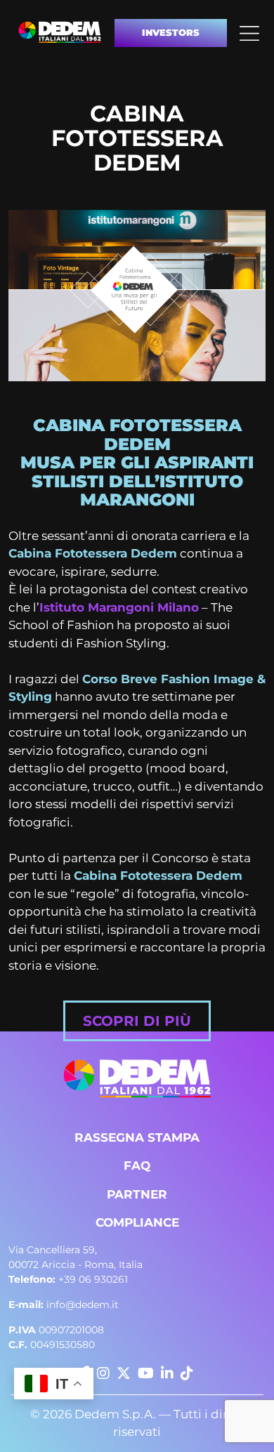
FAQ (137, 1166)
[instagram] (103, 1373)
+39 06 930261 (68, 1279)
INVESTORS (171, 32)
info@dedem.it (63, 1304)
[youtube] (146, 1373)
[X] (124, 1373)
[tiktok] (187, 1373)
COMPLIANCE (137, 1222)
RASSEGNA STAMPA (137, 1137)
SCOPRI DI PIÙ (137, 1020)
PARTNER (137, 1194)
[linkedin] (167, 1373)
